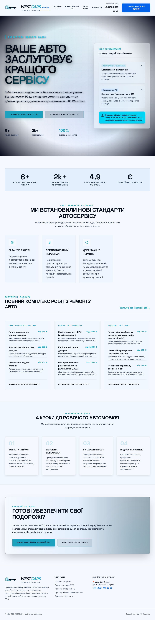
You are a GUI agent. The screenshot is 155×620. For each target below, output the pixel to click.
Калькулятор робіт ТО (65, 589)
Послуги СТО (57, 7)
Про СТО (85, 7)
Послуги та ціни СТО (64, 585)
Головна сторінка (63, 581)
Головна (44, 7)
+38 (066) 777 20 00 (102, 588)
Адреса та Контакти (64, 596)
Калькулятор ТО (72, 7)
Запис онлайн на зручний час (33, 542)
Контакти (97, 7)
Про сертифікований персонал (69, 592)
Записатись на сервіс (136, 7)
